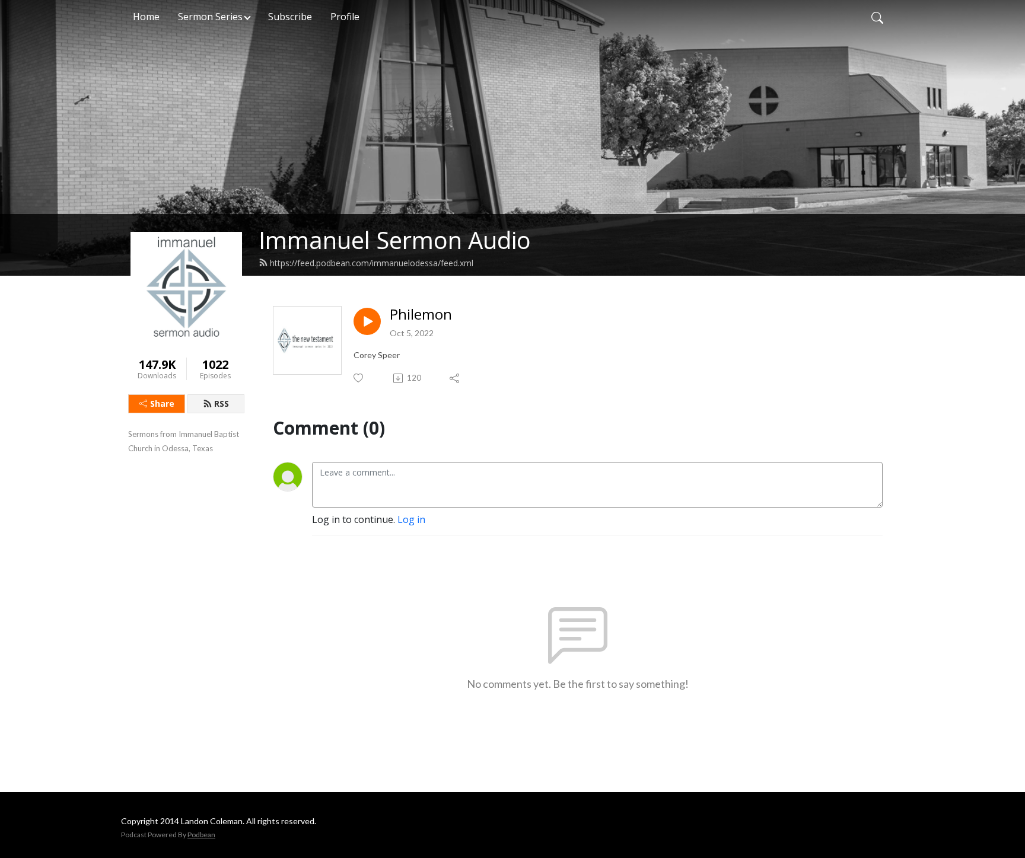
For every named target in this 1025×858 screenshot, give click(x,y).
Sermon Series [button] (210, 16)
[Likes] (359, 378)
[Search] (877, 16)
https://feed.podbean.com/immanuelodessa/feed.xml (371, 263)
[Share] (455, 378)
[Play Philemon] (367, 321)
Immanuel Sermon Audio (395, 240)
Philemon (421, 314)
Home (146, 16)
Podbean (201, 834)
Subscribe (290, 16)
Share (162, 403)
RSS (221, 403)
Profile (344, 16)
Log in (411, 519)
